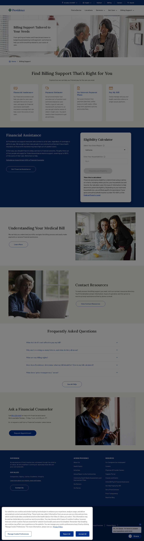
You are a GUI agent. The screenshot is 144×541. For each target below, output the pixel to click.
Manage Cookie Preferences (18, 534)
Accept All (82, 534)
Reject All (66, 534)
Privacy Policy (58, 527)
